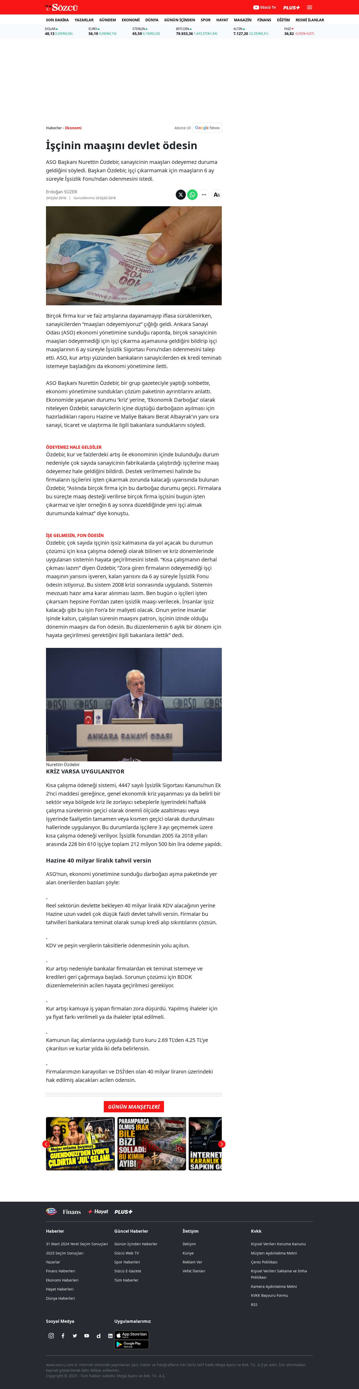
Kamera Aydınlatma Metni (274, 1286)
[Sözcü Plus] (123, 1211)
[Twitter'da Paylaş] (181, 194)
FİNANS (264, 19)
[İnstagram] (51, 1336)
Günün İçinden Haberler (135, 1243)
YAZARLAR (84, 19)
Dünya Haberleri (60, 1298)
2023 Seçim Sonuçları (65, 1253)
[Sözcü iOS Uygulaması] (131, 1335)
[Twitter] (75, 1336)
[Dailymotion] (98, 1336)
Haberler (55, 1231)
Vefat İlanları (194, 1270)
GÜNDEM (107, 19)
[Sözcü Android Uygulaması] (131, 1344)
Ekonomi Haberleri (62, 1280)
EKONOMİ (131, 19)
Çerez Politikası (264, 1261)
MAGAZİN (243, 19)
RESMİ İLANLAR (310, 19)
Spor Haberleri (127, 1261)
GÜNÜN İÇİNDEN (179, 19)
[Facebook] (63, 1336)
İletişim (189, 1243)
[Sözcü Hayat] (97, 1212)
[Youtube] (86, 1336)
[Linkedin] (110, 1336)
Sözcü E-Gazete (127, 1270)
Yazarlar (53, 1261)
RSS (254, 1304)
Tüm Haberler (126, 1280)
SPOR (206, 19)
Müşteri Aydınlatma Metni (274, 1253)
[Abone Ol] (207, 128)
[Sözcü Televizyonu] (51, 1211)
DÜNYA (151, 19)
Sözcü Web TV (126, 1253)
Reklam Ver (192, 1261)
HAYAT (222, 19)
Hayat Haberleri (60, 1289)
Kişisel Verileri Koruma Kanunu (278, 1243)
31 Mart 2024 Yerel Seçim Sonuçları (77, 1243)
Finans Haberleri (60, 1270)
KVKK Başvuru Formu (269, 1295)
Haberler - (55, 127)
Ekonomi (73, 127)
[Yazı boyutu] (216, 194)
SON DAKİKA (57, 19)
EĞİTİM (283, 19)
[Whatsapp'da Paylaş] (192, 194)
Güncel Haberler (131, 1231)
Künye (188, 1253)
